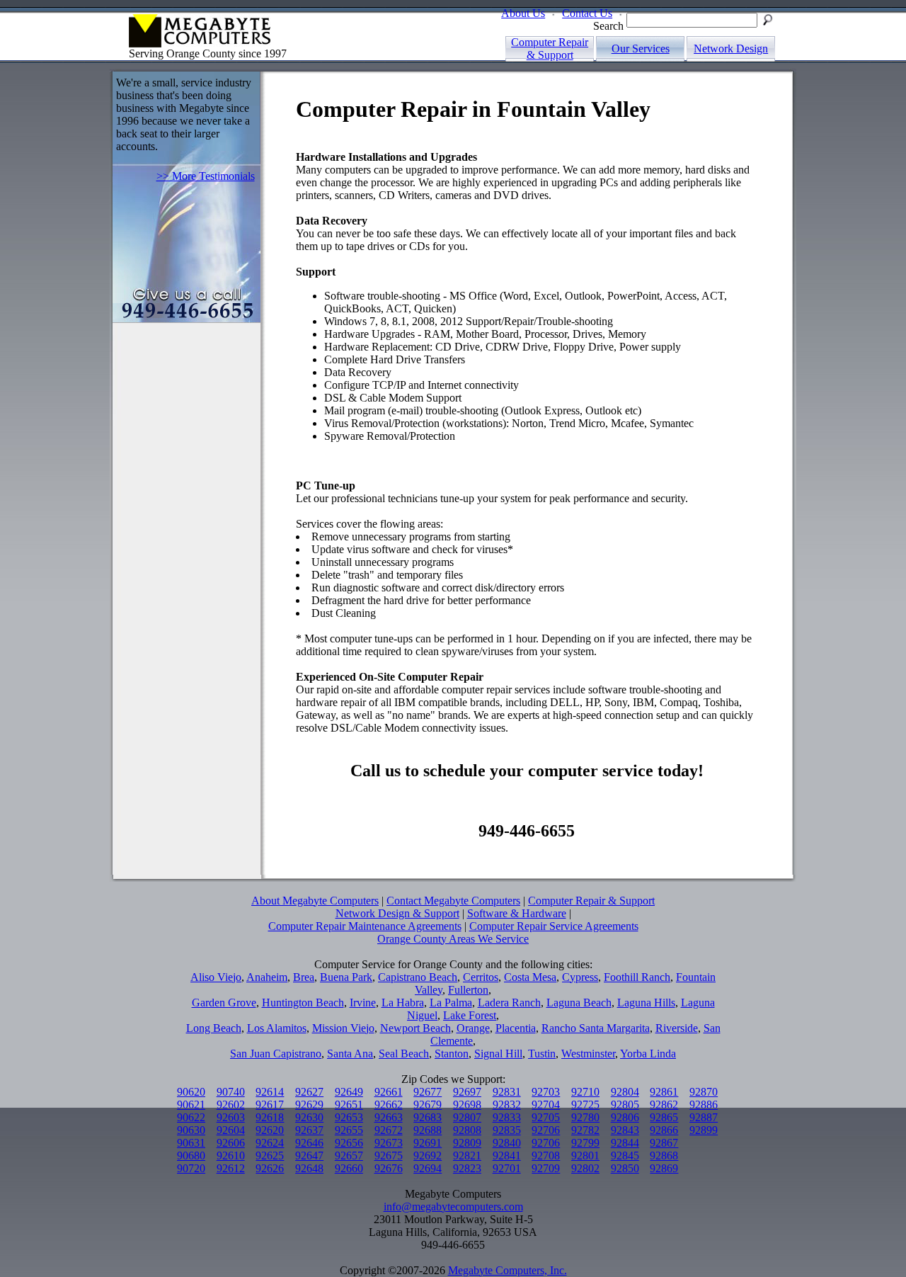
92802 (585, 1168)
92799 (585, 1143)
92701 (507, 1168)
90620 (191, 1092)
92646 (309, 1143)
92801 (585, 1156)
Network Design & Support (397, 913)
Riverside (676, 1028)
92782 (585, 1130)
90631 (191, 1143)
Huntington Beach (303, 1003)
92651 (349, 1105)
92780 (585, 1117)
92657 (349, 1156)
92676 (388, 1168)
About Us (523, 13)
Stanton (452, 1054)
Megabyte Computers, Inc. (507, 1270)
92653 (349, 1117)
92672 (388, 1130)
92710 (585, 1092)
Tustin (542, 1054)
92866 (664, 1130)
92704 (546, 1105)
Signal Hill (498, 1054)
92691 (427, 1143)
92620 (270, 1130)
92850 (625, 1168)
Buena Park (346, 977)
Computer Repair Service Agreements (553, 926)
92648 (309, 1168)
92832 (507, 1105)
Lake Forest (469, 1015)
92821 (467, 1156)
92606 (231, 1143)
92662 (388, 1105)
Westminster (588, 1054)
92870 (703, 1092)
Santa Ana (350, 1054)
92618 (270, 1117)
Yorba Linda (648, 1054)
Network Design (731, 48)
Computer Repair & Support (591, 901)
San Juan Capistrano (275, 1054)
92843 (625, 1130)
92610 (231, 1156)
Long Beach (213, 1028)
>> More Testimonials (205, 176)
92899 (703, 1130)
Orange (473, 1028)
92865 (664, 1117)
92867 (664, 1143)
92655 (349, 1130)
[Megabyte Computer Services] (145, 44)
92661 (388, 1092)
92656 (349, 1143)
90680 (191, 1156)
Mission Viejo (343, 1028)
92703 (546, 1092)
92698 (467, 1105)
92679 (427, 1105)
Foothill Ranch (637, 977)
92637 (309, 1130)
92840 (507, 1143)
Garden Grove (224, 1003)
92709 (546, 1168)
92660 (349, 1168)
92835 (507, 1130)
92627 (309, 1092)
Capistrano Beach (417, 977)
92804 (625, 1092)
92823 (467, 1168)
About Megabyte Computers (315, 901)
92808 (467, 1130)
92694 (427, 1168)
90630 (191, 1130)
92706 (546, 1130)
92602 (231, 1105)
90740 (231, 1092)
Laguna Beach (579, 1003)
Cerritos (480, 977)
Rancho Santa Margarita (595, 1028)
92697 (467, 1092)
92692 (427, 1156)
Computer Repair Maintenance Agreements (364, 926)
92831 (507, 1092)
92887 (703, 1117)
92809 (467, 1143)
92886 (703, 1105)
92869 (664, 1168)
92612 (231, 1168)
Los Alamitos (276, 1028)
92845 (625, 1156)
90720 (191, 1168)
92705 (546, 1117)
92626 (270, 1168)
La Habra (403, 1003)
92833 (507, 1117)
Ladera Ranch (509, 1003)
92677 (427, 1092)
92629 (309, 1105)
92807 (467, 1117)
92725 (585, 1105)
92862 (664, 1105)
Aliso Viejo (215, 977)
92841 (507, 1156)
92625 (270, 1156)
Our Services (641, 48)
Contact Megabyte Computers (453, 901)
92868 (664, 1156)
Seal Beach (404, 1054)
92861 (664, 1092)
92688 (427, 1130)
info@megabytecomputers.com (453, 1207)
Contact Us (587, 13)
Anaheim (266, 977)
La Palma (451, 1003)
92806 (625, 1117)
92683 (427, 1117)
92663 (388, 1117)
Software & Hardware (516, 913)
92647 (309, 1156)
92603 (231, 1117)
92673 (388, 1143)
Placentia (515, 1028)
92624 (270, 1143)
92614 (270, 1092)
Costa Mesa (530, 977)
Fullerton (468, 990)
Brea (303, 977)
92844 (625, 1143)
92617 (270, 1105)
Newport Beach (415, 1028)
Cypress (580, 977)
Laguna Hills (646, 1003)
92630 (309, 1117)
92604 (231, 1130)
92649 (349, 1092)
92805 (625, 1105)
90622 (191, 1117)
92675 (388, 1156)
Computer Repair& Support (549, 48)
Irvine (363, 1003)
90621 (191, 1105)
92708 (546, 1156)
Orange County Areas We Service (453, 939)
